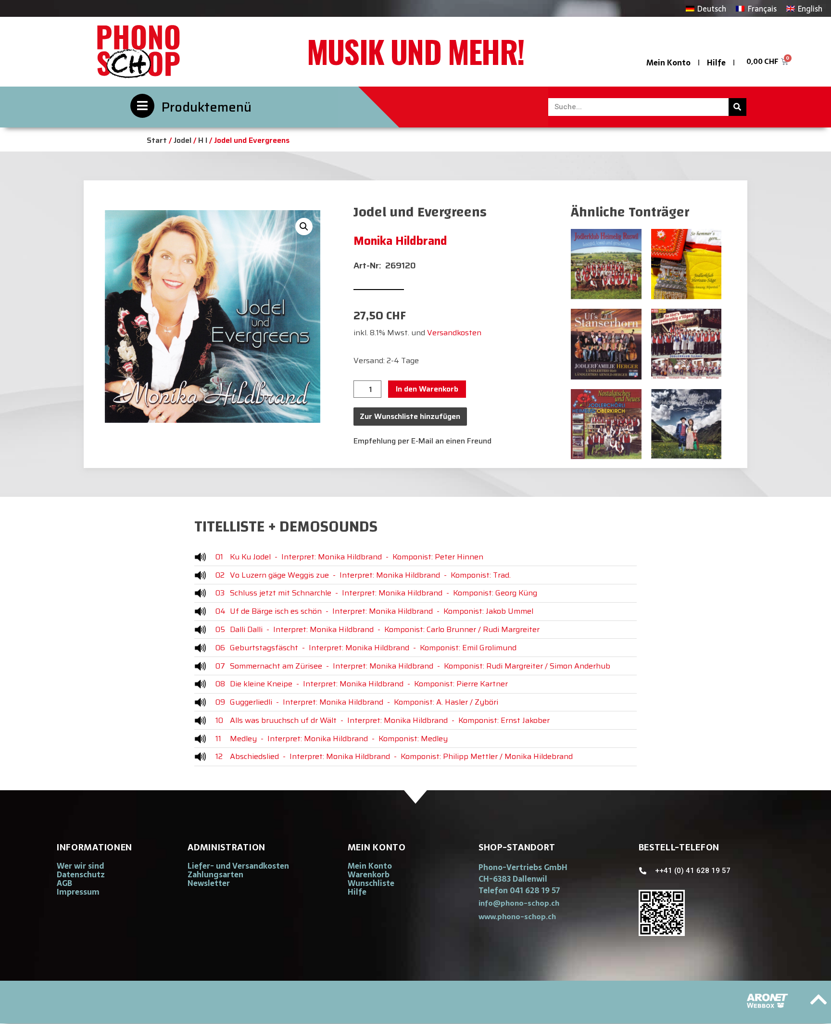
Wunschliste (371, 883)
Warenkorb (369, 874)
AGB (64, 883)
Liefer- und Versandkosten (238, 865)
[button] (304, 226)
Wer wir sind (80, 865)
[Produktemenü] (142, 106)
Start (157, 140)
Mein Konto (668, 62)
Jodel (182, 140)
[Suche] (737, 107)
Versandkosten (454, 333)
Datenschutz (81, 874)
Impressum (78, 891)
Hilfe (716, 62)
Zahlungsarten (215, 874)
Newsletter (209, 883)
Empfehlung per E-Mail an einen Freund (422, 441)
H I (202, 140)
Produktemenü (207, 107)
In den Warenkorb (427, 389)
